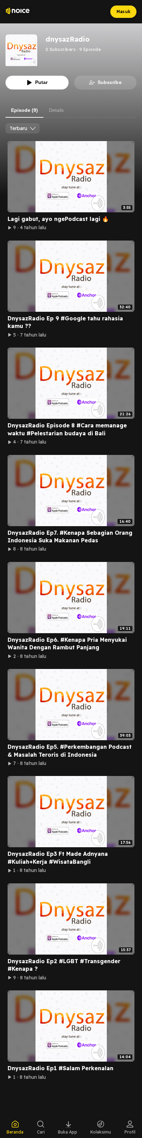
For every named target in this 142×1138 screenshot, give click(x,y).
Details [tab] (56, 110)
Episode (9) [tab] (24, 110)
